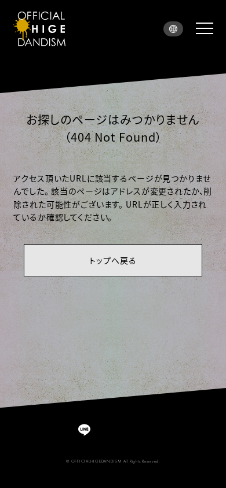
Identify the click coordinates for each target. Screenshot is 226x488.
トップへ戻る (112, 260)
